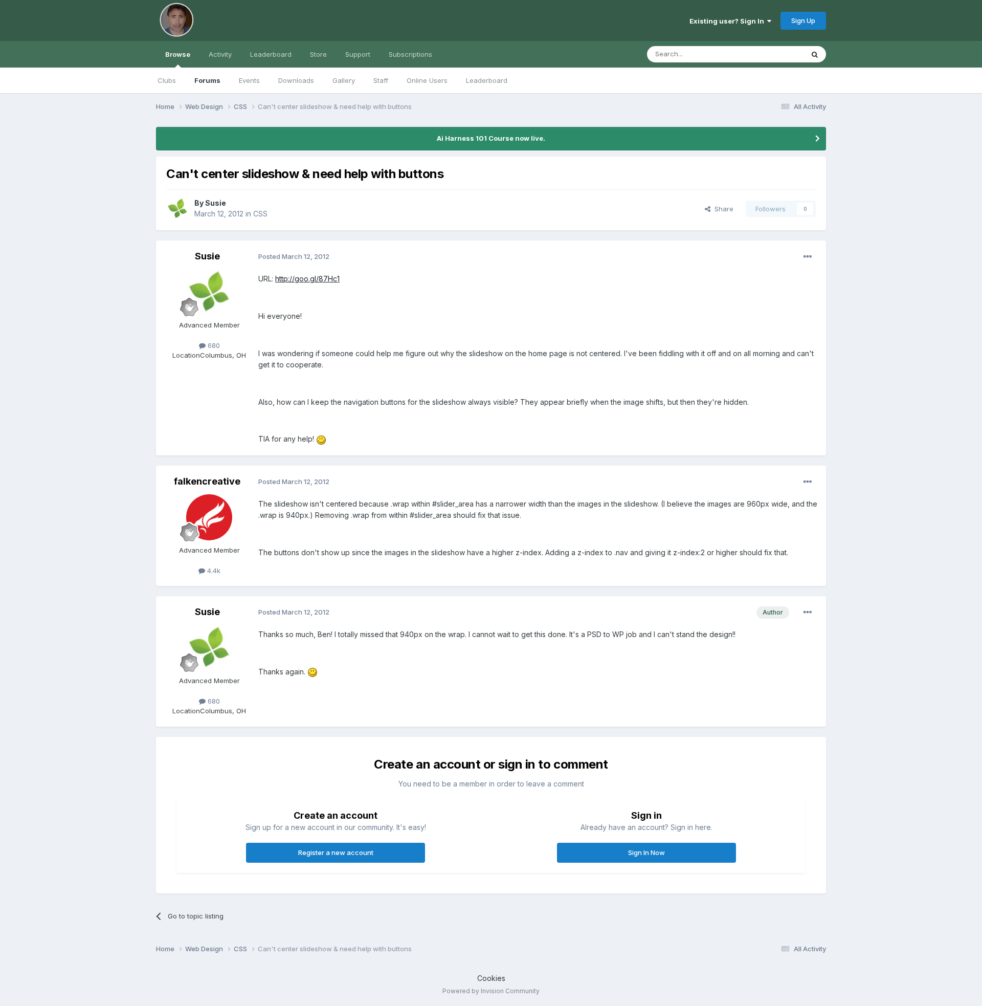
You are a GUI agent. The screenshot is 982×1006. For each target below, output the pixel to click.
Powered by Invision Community (491, 991)
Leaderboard (486, 80)
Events (249, 80)
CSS (260, 213)
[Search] (815, 54)
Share (721, 209)
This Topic (773, 54)
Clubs (167, 80)
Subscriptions (410, 54)
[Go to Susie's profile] (177, 209)
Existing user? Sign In (728, 21)
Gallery (343, 80)
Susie (215, 203)
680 (213, 345)
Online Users (427, 80)
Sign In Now (646, 852)
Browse (177, 54)
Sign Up (803, 20)
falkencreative (207, 481)
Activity (220, 54)
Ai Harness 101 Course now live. (491, 138)
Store (318, 54)
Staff (380, 80)
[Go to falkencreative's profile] (209, 517)
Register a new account (335, 852)
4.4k (212, 570)
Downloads (296, 80)
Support (357, 54)
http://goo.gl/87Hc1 (307, 278)
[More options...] (807, 257)
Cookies (491, 978)
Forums (207, 80)
